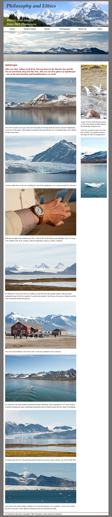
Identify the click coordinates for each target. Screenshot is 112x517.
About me (82, 29)
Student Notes (30, 29)
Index (99, 29)
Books (47, 29)
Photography (64, 29)
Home (12, 29)
